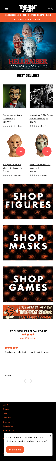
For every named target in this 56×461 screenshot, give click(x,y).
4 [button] (26, 66)
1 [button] (17, 66)
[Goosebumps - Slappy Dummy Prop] (15, 96)
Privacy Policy (8, 430)
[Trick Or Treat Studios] (28, 8)
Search (5, 404)
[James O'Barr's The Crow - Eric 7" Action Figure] (41, 96)
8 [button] (38, 66)
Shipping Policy (9, 422)
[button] (26, 381)
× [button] (50, 436)
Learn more (15, 449)
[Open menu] (6, 8)
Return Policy (8, 426)
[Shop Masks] (28, 243)
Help (5, 413)
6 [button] (32, 66)
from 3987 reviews (28, 338)
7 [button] (35, 66)
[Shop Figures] (28, 201)
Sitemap (6, 409)
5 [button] (29, 66)
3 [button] (23, 66)
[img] (28, 334)
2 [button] (20, 66)
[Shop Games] (28, 284)
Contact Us (7, 417)
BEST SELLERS (28, 75)
